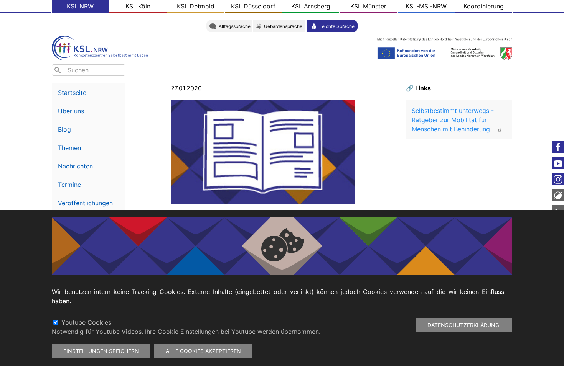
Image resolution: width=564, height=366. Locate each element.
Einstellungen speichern (101, 351)
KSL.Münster (368, 6)
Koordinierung (483, 6)
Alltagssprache (235, 26)
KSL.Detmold (195, 6)
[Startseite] (102, 47)
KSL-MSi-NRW (426, 6)
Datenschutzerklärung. (464, 325)
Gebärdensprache (283, 26)
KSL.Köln (137, 6)
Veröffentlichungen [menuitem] (85, 203)
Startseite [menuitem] (72, 92)
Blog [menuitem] (64, 129)
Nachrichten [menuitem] (75, 166)
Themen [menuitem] (69, 148)
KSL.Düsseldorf (253, 6)
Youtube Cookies (86, 322)
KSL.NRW (80, 6)
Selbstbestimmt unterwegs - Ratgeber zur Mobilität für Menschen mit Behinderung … (454, 120)
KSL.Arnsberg (310, 6)
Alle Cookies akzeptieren (203, 351)
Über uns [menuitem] (71, 111)
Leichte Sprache (337, 26)
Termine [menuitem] (69, 184)
